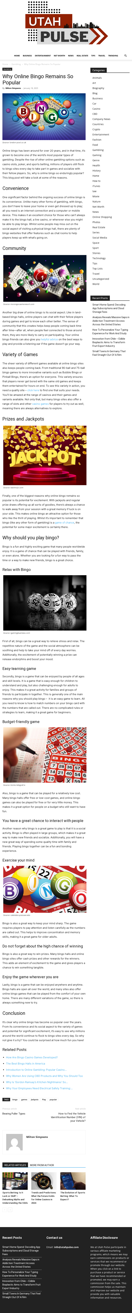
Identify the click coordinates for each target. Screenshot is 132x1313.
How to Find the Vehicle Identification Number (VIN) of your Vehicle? (68, 1117)
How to (96, 181)
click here (33, 390)
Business (27, 55)
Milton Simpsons (13, 88)
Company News (101, 119)
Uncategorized (100, 278)
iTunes (96, 186)
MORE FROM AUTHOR (42, 1165)
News (71, 55)
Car (94, 103)
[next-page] (10, 1210)
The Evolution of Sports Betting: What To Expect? (72, 1196)
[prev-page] (4, 1210)
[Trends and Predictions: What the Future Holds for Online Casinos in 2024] (44, 1181)
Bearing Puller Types (13, 1113)
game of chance (64, 522)
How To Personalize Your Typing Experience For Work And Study (110, 331)
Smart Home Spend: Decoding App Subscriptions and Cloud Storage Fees (108, 308)
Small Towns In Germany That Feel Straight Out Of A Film (109, 353)
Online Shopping (102, 217)
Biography (98, 88)
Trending (113, 55)
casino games (40, 403)
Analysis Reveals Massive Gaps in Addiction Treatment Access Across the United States (110, 321)
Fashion (96, 139)
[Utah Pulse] (66, 26)
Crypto (96, 129)
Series (96, 232)
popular (53, 1099)
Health (96, 165)
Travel (101, 55)
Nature (96, 201)
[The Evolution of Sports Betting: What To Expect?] (73, 1181)
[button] (125, 55)
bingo (15, 1099)
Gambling (16, 64)
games (24, 1099)
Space (95, 242)
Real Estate (82, 55)
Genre (96, 160)
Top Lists (97, 268)
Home (17, 55)
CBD (94, 113)
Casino (96, 108)
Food (95, 144)
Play (44, 1099)
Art (94, 83)
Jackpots (34, 1099)
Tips (93, 55)
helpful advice (49, 339)
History (96, 170)
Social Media (99, 237)
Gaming (96, 155)
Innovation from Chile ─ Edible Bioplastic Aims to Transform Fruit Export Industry (108, 342)
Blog (94, 93)
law (94, 191)
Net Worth (59, 55)
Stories (96, 253)
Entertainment (43, 55)
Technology (99, 258)
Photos (96, 222)
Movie (95, 196)
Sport (95, 248)
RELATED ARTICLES (15, 1165)
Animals (97, 77)
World (95, 284)
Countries (98, 124)
